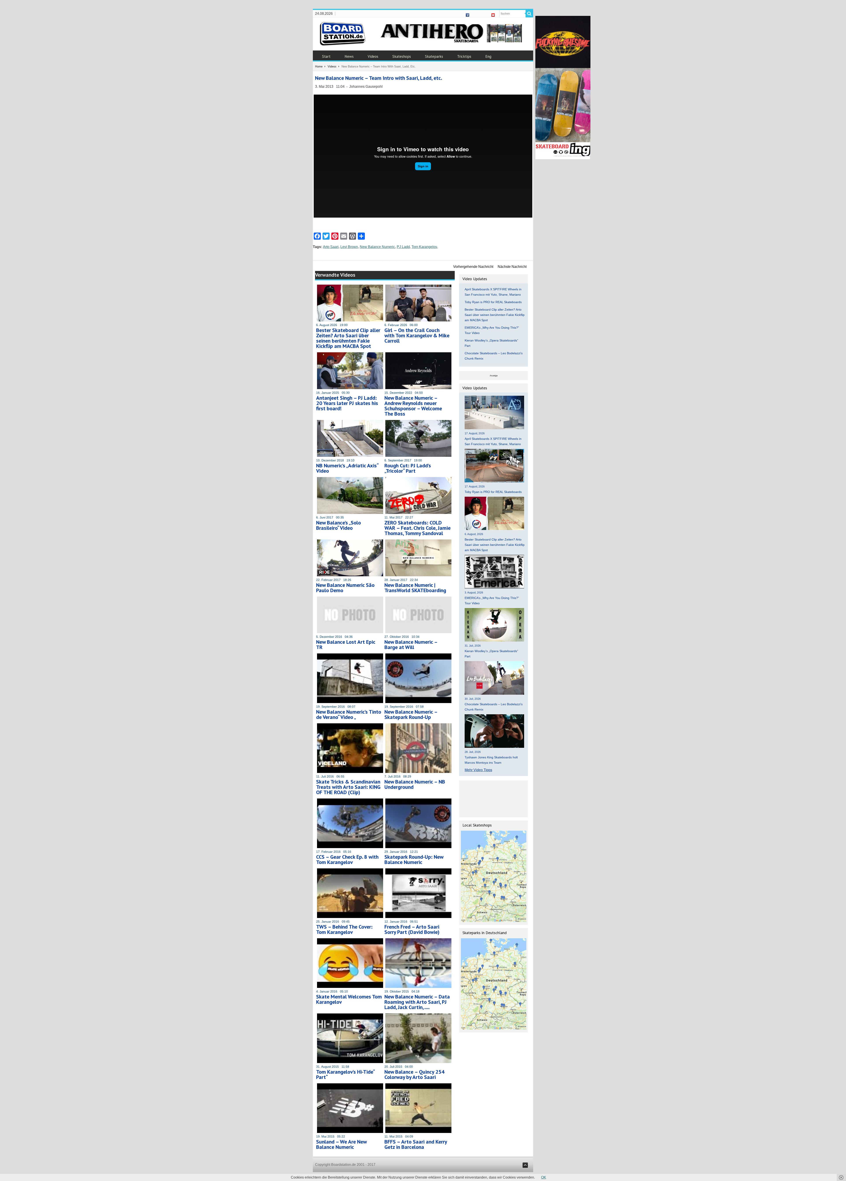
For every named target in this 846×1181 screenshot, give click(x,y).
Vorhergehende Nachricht (473, 267)
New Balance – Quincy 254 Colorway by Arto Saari (414, 1074)
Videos (373, 56)
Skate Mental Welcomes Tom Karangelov (349, 999)
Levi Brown (349, 247)
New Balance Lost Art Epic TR (345, 644)
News (349, 56)
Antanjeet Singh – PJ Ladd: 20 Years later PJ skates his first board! (347, 403)
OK (543, 1177)
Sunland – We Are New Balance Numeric (341, 1144)
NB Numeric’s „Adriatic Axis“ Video (347, 468)
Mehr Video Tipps (478, 770)
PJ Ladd (403, 247)
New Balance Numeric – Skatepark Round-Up (410, 714)
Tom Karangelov (424, 247)
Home (319, 66)
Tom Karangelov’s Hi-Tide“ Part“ (345, 1074)
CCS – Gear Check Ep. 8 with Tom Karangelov (347, 859)
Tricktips (464, 56)
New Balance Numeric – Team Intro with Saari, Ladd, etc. (378, 78)
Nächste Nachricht (512, 267)
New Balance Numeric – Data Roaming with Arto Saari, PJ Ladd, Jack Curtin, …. (417, 1002)
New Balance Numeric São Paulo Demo (345, 588)
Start (326, 56)
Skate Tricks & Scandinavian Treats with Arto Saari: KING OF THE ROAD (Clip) (348, 787)
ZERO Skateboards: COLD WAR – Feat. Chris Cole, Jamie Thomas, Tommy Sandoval (417, 528)
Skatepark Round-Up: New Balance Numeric (413, 859)
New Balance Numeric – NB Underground (414, 784)
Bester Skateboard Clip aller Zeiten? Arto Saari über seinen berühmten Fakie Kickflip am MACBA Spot (348, 338)
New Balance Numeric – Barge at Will (410, 644)
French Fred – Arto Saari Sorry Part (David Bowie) (412, 929)
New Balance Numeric (377, 247)
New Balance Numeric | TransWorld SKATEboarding (415, 588)
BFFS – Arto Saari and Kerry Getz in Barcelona (415, 1144)
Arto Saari (331, 247)
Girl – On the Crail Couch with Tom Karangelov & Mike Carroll (416, 335)
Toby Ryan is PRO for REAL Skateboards (493, 302)
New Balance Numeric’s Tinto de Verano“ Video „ (348, 714)
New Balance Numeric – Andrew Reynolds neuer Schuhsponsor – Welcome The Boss (413, 405)
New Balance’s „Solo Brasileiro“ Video (338, 525)
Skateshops (401, 56)
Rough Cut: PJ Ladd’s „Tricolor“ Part (407, 468)
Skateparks (434, 56)
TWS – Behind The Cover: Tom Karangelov (344, 929)
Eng (488, 56)
